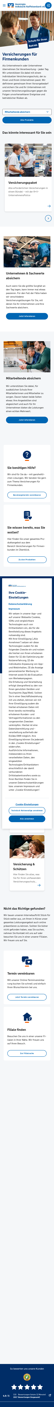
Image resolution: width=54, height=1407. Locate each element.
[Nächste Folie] (48, 218)
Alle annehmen (27, 819)
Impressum (14, 608)
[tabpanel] (27, 177)
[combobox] (27, 111)
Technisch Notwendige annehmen (27, 810)
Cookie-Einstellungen (27, 804)
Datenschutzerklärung (20, 604)
